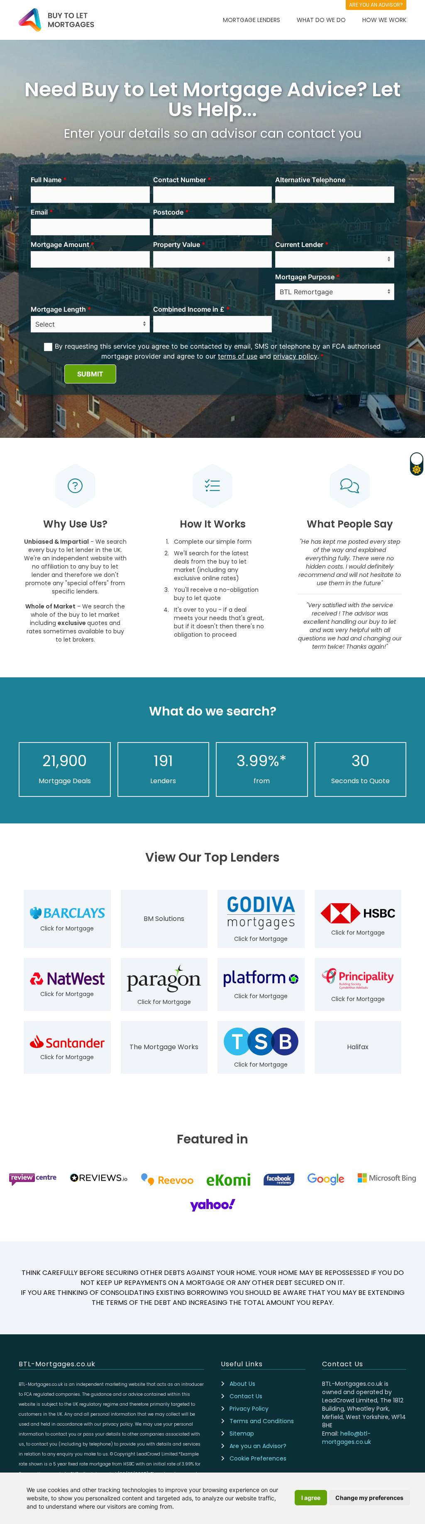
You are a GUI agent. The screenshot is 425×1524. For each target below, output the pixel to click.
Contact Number (179, 180)
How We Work (384, 20)
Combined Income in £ (189, 309)
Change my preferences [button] (369, 1497)
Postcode (168, 212)
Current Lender (299, 244)
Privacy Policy (249, 1408)
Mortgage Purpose (305, 277)
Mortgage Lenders (251, 20)
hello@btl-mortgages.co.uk (346, 1437)
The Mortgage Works (163, 1047)
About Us (242, 1384)
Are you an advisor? (376, 4)
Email (39, 212)
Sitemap (242, 1433)
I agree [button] (310, 1497)
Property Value (176, 244)
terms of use (237, 356)
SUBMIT (90, 374)
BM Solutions (164, 918)
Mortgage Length (58, 309)
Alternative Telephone (310, 180)
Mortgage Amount (60, 244)
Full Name (46, 180)
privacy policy (295, 356)
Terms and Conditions (262, 1421)
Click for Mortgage (67, 928)
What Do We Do (321, 20)
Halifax (358, 1047)
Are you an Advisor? (258, 1446)
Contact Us (246, 1396)
